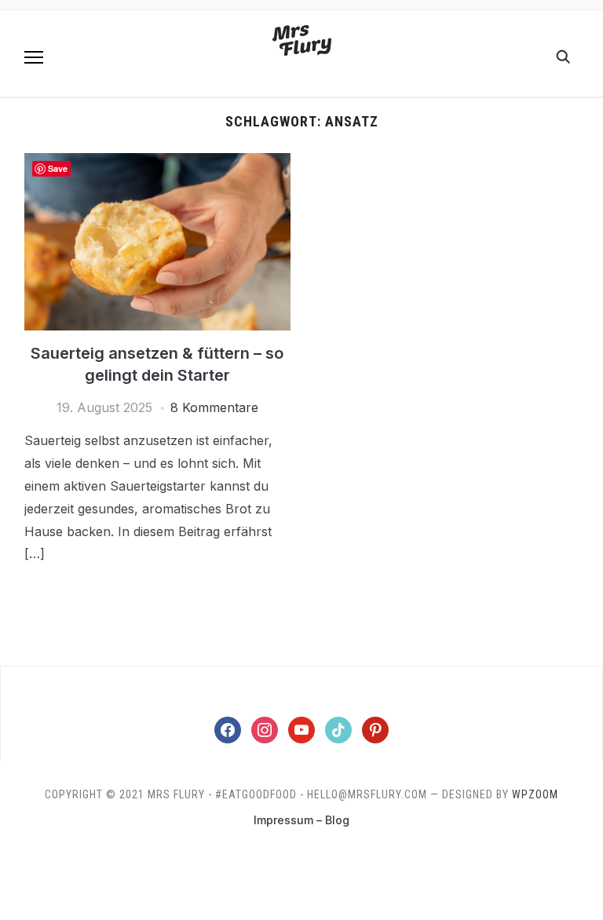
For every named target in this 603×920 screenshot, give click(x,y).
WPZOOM (535, 794)
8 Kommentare (214, 407)
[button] (33, 57)
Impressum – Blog (301, 820)
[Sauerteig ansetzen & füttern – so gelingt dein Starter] (157, 162)
